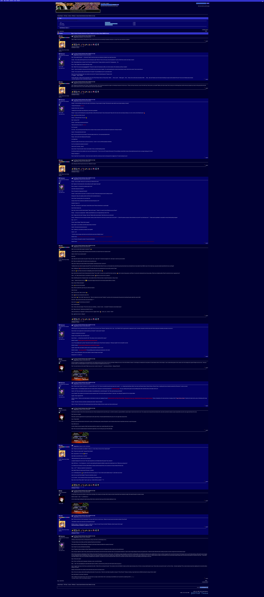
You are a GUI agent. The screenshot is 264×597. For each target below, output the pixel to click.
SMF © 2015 (200, 591)
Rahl (61, 359)
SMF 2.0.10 (195, 591)
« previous (204, 29)
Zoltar (61, 36)
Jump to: (198, 587)
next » (207, 29)
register (107, 3)
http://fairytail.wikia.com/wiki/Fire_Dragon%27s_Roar (82, 525)
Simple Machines (205, 591)
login (104, 3)
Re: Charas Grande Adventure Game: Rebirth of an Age (84, 35)
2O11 (184, 592)
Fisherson (62, 53)
